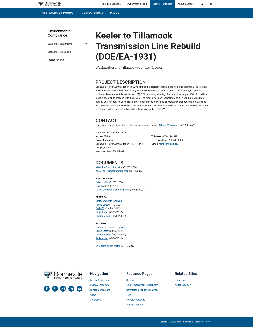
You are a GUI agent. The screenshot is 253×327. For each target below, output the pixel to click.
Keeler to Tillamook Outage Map (112, 171)
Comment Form (103, 216)
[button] (85, 44)
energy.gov (180, 280)
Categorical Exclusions (59, 51)
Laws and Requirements (60, 43)
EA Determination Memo (108, 245)
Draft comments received (109, 201)
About (93, 294)
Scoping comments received (110, 227)
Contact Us (95, 299)
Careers (130, 280)
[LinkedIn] (71, 289)
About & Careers (186, 3)
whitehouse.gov (183, 285)
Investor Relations (135, 299)
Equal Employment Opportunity (142, 285)
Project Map (102, 212)
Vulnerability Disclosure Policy (196, 322)
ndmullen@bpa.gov (168, 144)
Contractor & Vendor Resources (142, 290)
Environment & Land (136, 3)
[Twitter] (55, 289)
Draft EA (100, 208)
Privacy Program (134, 304)
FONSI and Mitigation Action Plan (113, 189)
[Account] (211, 4)
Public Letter (102, 182)
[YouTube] (79, 289)
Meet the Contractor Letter (109, 167)
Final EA (100, 186)
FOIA (128, 294)
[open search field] (202, 4)
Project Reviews (56, 59)
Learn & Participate (162, 3)
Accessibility (175, 322)
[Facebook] (47, 289)
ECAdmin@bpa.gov (167, 125)
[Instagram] (63, 289)
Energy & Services (111, 3)
